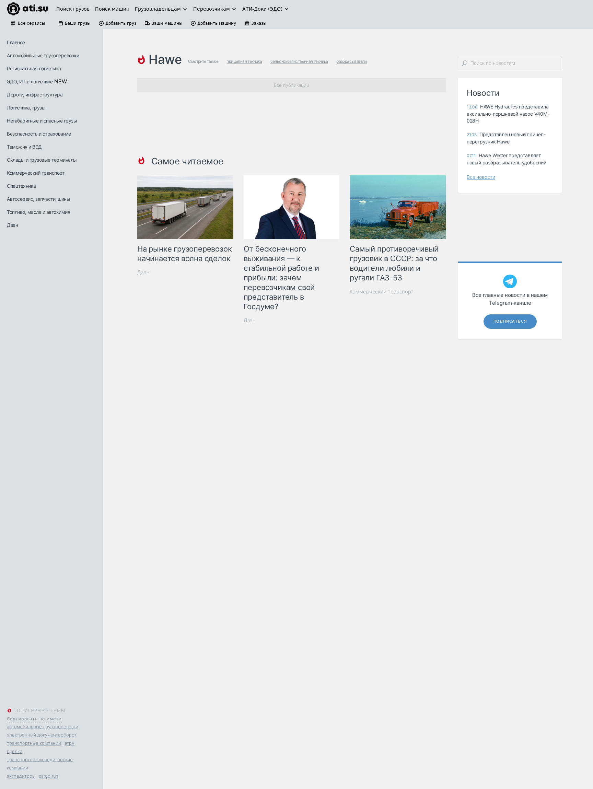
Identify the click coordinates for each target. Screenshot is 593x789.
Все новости (481, 177)
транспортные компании (34, 743)
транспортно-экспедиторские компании (40, 763)
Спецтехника (21, 186)
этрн (69, 743)
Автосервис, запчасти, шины (38, 199)
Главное (16, 42)
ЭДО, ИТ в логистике (30, 81)
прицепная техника (244, 61)
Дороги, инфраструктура (34, 94)
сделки (14, 751)
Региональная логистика (34, 68)
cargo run (48, 776)
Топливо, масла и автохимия (38, 212)
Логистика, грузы (26, 108)
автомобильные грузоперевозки (42, 726)
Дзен (12, 225)
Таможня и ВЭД (24, 147)
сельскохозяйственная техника (299, 61)
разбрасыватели (351, 61)
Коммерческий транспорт (35, 173)
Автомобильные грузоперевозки (43, 55)
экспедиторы (21, 776)
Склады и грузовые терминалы (42, 160)
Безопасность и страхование (39, 134)
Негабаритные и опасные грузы (42, 121)
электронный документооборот (42, 735)
